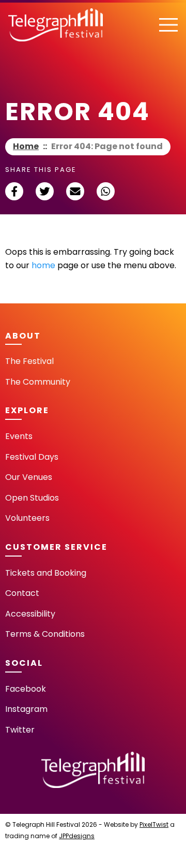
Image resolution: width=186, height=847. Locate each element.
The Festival (29, 361)
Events (19, 436)
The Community (37, 382)
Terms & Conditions (45, 634)
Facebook (25, 689)
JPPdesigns (77, 835)
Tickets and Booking (45, 573)
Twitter (20, 730)
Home (26, 146)
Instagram (26, 709)
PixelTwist (154, 824)
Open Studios (32, 498)
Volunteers (27, 518)
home (43, 265)
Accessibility (30, 614)
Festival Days (31, 457)
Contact (22, 593)
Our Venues (28, 477)
